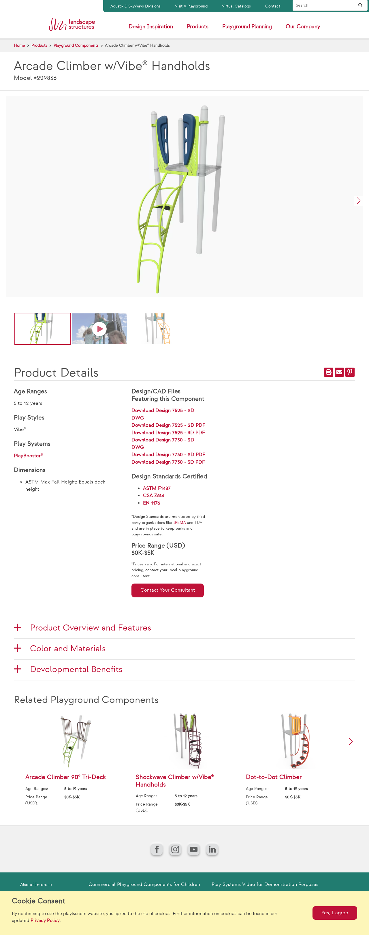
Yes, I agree (334, 913)
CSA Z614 (153, 495)
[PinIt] (350, 372)
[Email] (339, 372)
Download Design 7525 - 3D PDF (168, 433)
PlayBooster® (28, 456)
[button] (358, 201)
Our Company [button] (303, 26)
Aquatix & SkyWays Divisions (135, 6)
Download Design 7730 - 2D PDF (168, 455)
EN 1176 (151, 503)
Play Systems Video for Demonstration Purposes (265, 884)
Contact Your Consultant (167, 590)
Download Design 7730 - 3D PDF (168, 462)
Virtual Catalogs (236, 6)
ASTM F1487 (157, 488)
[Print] (328, 372)
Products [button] (197, 26)
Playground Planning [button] (247, 26)
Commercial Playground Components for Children (144, 884)
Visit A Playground (191, 6)
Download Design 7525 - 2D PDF (168, 425)
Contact (272, 6)
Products (39, 45)
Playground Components (76, 45)
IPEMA (179, 522)
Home (19, 45)
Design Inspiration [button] (151, 26)
